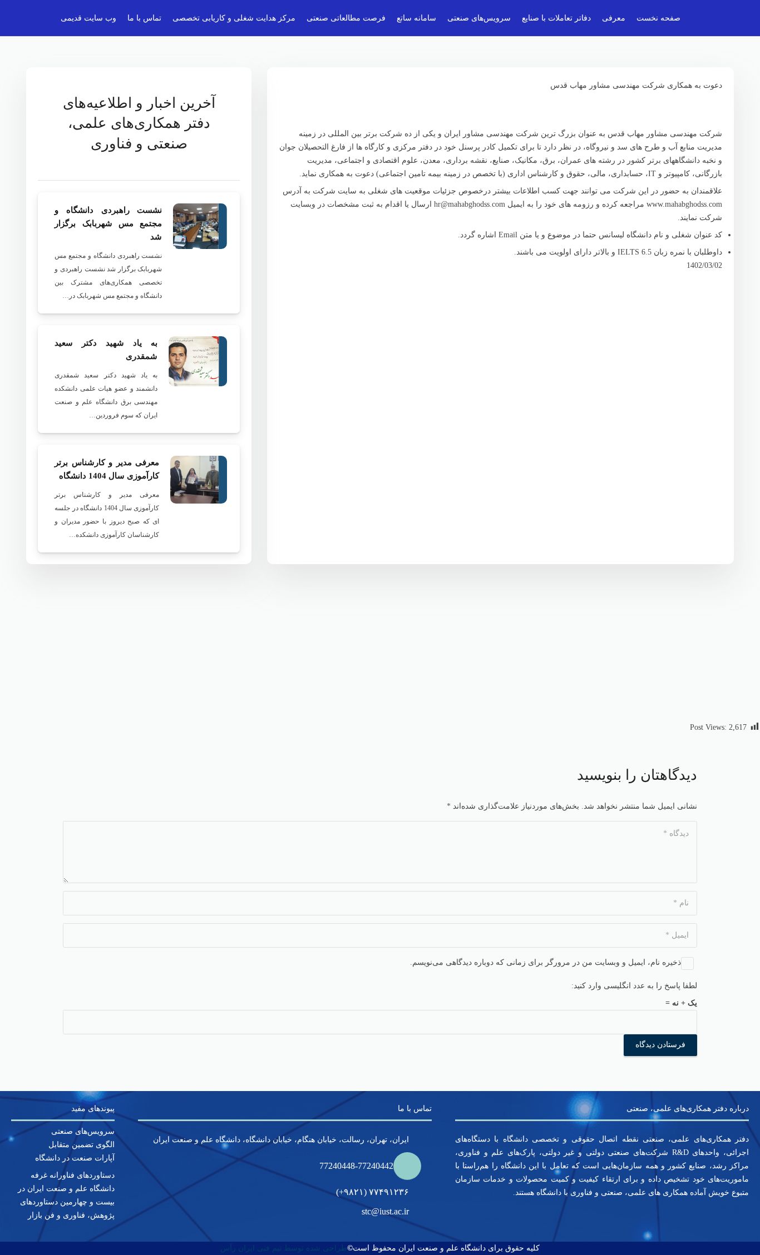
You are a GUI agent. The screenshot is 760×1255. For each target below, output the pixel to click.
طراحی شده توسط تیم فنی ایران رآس (283, 1248)
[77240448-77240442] (412, 1166)
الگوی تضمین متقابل (81, 1145)
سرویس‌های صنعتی (83, 1131)
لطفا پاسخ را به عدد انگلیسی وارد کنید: (634, 986)
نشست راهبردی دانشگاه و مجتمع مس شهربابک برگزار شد (108, 223)
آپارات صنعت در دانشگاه (75, 1158)
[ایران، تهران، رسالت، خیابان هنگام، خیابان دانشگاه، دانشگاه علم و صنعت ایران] (420, 1140)
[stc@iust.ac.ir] (420, 1212)
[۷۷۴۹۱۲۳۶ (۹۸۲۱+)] (420, 1192)
